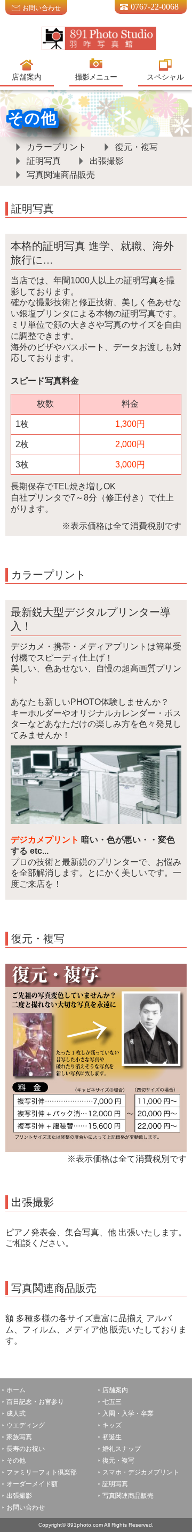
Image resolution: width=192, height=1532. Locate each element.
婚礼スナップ (121, 1448)
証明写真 (44, 160)
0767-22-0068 (155, 6)
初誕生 (112, 1437)
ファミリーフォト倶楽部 (41, 1472)
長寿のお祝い (25, 1448)
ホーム (16, 1390)
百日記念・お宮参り (35, 1402)
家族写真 (19, 1437)
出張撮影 (107, 160)
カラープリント (56, 147)
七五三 (112, 1402)
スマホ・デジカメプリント (140, 1472)
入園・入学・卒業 (131, 1413)
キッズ (112, 1425)
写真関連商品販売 (61, 174)
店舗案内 (115, 1390)
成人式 (16, 1413)
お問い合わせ (41, 8)
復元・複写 (136, 147)
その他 (16, 1460)
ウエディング (25, 1425)
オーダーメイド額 (32, 1484)
